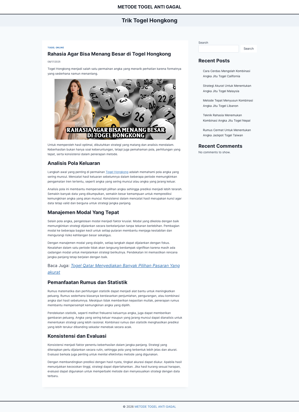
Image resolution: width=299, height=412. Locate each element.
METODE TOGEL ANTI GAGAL (155, 406)
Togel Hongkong (117, 172)
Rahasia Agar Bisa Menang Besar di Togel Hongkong (109, 54)
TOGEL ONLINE (56, 47)
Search (203, 42)
